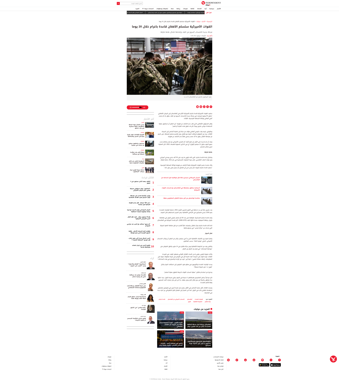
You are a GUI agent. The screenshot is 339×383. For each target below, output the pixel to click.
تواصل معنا (220, 366)
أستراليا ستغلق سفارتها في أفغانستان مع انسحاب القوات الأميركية (181, 189)
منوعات (185, 8)
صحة (172, 8)
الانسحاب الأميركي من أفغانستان (176, 299)
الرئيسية (209, 21)
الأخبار (219, 8)
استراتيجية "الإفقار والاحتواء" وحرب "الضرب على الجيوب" (137, 265)
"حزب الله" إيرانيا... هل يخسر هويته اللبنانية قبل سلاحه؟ (139, 204)
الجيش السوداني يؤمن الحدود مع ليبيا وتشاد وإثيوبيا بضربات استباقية (139, 12)
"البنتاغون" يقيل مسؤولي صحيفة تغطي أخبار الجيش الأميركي (140, 189)
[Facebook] (279, 360)
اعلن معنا (220, 369)
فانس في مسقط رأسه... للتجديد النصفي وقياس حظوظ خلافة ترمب (171, 344)
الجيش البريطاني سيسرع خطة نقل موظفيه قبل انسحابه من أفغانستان (180, 179)
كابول (189, 301)
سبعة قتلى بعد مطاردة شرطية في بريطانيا (137, 153)
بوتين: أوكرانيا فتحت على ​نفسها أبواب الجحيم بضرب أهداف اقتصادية (139, 197)
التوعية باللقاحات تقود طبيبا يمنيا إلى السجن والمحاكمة (135, 135)
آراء (205, 8)
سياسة (211, 8)
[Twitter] (271, 360)
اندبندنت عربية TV (148, 8)
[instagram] (262, 360)
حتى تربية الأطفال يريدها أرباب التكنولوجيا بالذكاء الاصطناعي (136, 287)
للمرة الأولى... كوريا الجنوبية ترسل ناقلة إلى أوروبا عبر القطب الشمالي (171, 325)
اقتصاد (199, 8)
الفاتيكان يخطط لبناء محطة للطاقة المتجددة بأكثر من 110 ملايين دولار (199, 326)
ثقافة (192, 8)
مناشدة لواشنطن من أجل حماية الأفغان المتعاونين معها (181, 198)
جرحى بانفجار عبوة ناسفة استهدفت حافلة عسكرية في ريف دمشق (136, 126)
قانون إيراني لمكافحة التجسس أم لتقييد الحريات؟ (136, 319)
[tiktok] (237, 360)
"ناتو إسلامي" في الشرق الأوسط (138, 308)
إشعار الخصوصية (219, 360)
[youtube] (254, 360)
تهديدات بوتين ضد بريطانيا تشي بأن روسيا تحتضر (137, 276)
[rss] (228, 360)
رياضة (178, 8)
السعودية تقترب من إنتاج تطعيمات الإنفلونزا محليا (136, 162)
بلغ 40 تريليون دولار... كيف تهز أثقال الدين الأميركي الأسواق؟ (139, 218)
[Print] (197, 106)
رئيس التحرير (220, 363)
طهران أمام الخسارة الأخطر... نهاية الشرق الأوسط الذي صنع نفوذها (139, 232)
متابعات (142, 132)
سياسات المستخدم (218, 357)
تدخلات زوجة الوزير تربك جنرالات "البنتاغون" (137, 171)
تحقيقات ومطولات (162, 8)
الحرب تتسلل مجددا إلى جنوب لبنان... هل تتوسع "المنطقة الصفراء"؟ (139, 239)
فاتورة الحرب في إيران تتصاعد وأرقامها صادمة (141, 246)
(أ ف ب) (209, 35)
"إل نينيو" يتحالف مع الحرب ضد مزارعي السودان (138, 225)
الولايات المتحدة (199, 299)
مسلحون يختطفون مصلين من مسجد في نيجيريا (136, 144)
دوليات (198, 21)
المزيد (137, 8)
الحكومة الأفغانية (197, 301)
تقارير (143, 168)
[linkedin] (245, 360)
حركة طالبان (208, 301)
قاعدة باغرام (162, 299)
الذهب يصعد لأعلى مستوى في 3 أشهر (140, 182)
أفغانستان (189, 299)
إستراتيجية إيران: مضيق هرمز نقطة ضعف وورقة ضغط (137, 297)
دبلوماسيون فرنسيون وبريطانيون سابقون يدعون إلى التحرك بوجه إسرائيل (178, 13)
